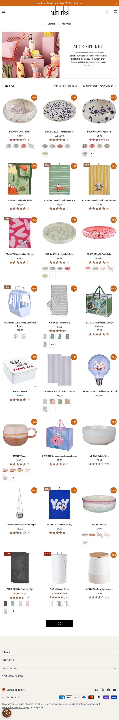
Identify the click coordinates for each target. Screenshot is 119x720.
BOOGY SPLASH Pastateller (99, 254)
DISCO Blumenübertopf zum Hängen (20, 524)
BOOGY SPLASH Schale (20, 132)
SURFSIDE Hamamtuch (59, 323)
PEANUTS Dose (20, 391)
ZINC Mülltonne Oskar (59, 589)
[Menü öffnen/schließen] (3, 11)
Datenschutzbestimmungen (15, 707)
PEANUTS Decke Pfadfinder (19, 200)
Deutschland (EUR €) (16, 690)
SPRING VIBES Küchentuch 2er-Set (59, 391)
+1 (92, 153)
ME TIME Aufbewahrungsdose (99, 589)
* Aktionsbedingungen (13, 676)
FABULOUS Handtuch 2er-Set (20, 589)
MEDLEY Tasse (19, 456)
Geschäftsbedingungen (84, 704)
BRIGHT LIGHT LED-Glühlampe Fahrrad (99, 391)
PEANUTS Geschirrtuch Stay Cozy (59, 200)
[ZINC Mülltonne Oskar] (59, 567)
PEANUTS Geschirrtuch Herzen (20, 254)
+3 (52, 344)
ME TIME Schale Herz (99, 456)
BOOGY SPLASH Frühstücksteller (59, 132)
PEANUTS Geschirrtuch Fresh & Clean (99, 200)
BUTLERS (14, 697)
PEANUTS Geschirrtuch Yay (59, 524)
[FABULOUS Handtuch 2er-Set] (19, 567)
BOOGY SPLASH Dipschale (99, 132)
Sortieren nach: (90, 86)
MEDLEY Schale (99, 524)
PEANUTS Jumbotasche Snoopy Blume (59, 456)
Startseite (52, 24)
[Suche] (108, 11)
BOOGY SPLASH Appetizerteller (59, 254)
